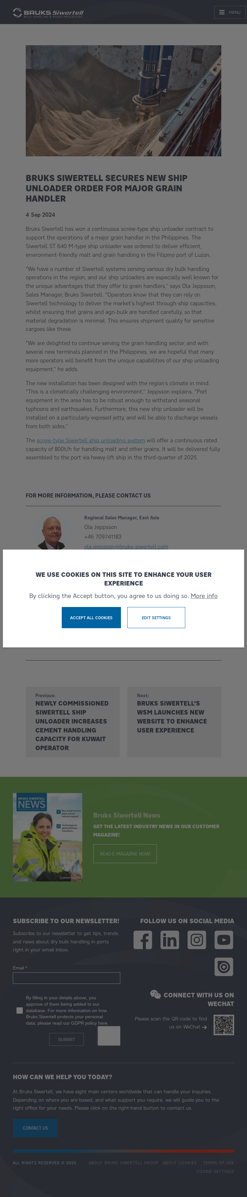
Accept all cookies (91, 617)
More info (204, 596)
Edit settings (156, 617)
